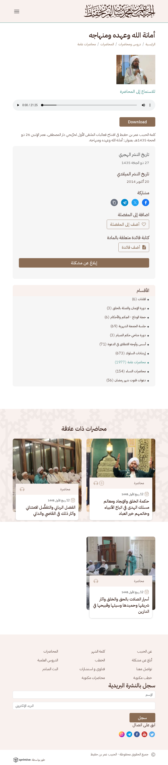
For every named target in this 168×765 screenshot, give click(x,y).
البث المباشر (50, 669)
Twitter (152, 734)
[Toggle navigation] (17, 11)
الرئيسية (150, 44)
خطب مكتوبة (142, 677)
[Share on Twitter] (135, 202)
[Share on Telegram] (124, 202)
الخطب (100, 660)
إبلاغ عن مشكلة (84, 263)
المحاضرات (107, 44)
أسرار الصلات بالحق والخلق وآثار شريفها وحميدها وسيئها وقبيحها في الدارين (121, 605)
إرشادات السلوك (136, 353)
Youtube (145, 734)
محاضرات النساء (136, 371)
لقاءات (142, 299)
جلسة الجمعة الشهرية (132, 326)
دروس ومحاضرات (129, 44)
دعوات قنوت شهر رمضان (130, 380)
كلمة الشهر (98, 651)
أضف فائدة (131, 247)
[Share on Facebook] (145, 202)
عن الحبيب (144, 651)
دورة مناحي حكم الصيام (131, 335)
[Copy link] (114, 202)
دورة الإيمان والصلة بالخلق (129, 308)
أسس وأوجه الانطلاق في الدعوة (127, 344)
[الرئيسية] (119, 11)
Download (137, 122)
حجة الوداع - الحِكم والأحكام (128, 317)
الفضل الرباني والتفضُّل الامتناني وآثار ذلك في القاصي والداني (50, 510)
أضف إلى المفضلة (125, 224)
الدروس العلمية (47, 660)
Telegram (129, 734)
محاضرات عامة (86, 44)
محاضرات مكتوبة (93, 677)
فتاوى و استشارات (92, 669)
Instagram (122, 734)
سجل (142, 718)
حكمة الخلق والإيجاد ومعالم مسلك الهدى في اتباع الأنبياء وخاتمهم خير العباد (126, 507)
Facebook (137, 734)
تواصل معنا (144, 669)
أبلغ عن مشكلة (142, 660)
